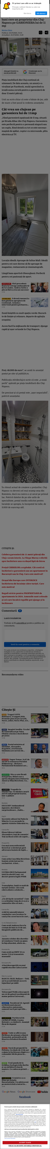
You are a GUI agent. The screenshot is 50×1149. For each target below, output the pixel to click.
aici (35, 1121)
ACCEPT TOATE (25, 1142)
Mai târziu (27, 13)
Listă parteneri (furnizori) (9, 1138)
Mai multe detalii (19, 1114)
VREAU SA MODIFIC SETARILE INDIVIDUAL (25, 1146)
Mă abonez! (41, 13)
